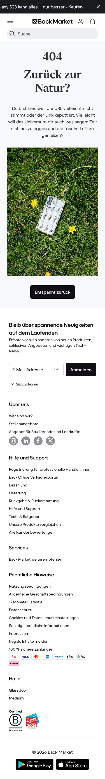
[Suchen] (12, 33)
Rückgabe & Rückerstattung (34, 500)
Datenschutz (20, 609)
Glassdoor (18, 690)
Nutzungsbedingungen (30, 586)
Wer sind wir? (20, 415)
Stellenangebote (23, 423)
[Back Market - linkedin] (25, 440)
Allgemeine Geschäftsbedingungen (41, 594)
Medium (16, 698)
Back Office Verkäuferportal (33, 477)
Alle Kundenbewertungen (32, 532)
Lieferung (17, 492)
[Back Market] (52, 21)
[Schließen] (98, 6)
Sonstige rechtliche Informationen (39, 625)
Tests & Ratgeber (24, 516)
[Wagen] (92, 21)
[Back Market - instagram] (13, 440)
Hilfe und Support (24, 508)
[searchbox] (57, 33)
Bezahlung (18, 485)
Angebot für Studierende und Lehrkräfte (44, 431)
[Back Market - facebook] (38, 440)
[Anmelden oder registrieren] (80, 21)
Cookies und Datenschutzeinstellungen (44, 617)
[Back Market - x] (50, 440)
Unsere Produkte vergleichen (35, 524)
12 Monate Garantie (26, 601)
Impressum (19, 633)
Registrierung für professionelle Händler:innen (49, 469)
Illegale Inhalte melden (28, 641)
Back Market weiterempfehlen (35, 559)
